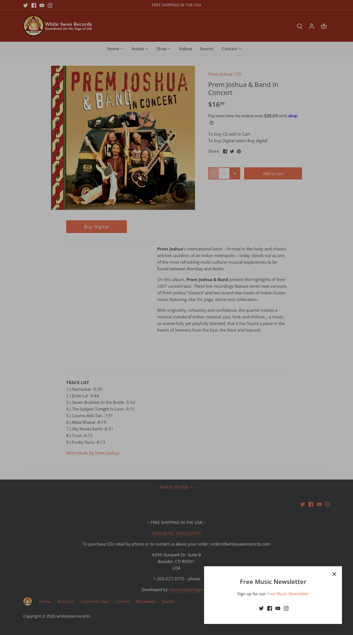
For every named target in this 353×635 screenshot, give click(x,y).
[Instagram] (286, 608)
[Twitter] (261, 608)
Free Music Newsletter (288, 593)
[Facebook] (269, 608)
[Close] (334, 574)
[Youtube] (278, 608)
